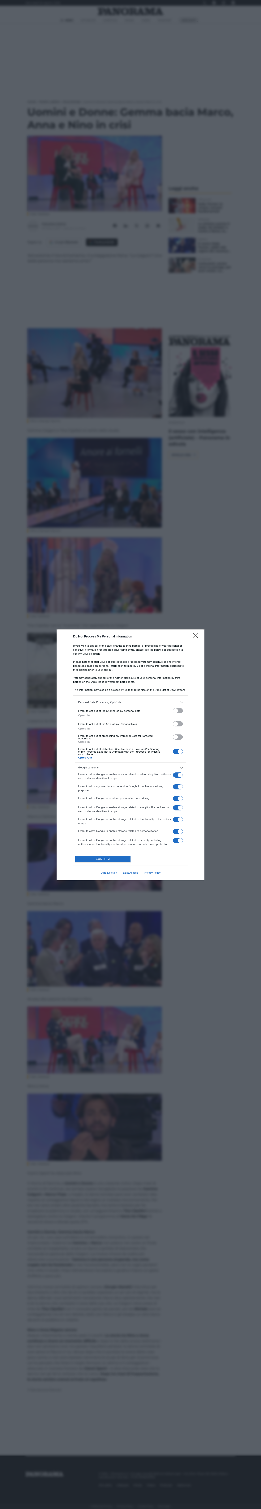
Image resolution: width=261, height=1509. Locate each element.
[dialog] (130, 754)
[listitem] (130, 702)
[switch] (178, 710)
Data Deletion (109, 872)
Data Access (130, 872)
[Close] (196, 636)
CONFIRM (103, 859)
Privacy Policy (152, 872)
